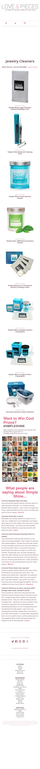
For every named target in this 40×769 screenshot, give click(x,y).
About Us (20, 672)
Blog (20, 669)
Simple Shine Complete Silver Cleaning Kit (20, 375)
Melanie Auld (20, 699)
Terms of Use (20, 714)
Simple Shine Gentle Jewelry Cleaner (20, 197)
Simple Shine (20, 105)
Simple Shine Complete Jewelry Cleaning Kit (20, 331)
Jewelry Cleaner (20, 670)
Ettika (20, 688)
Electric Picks (20, 685)
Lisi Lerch (20, 697)
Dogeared (20, 684)
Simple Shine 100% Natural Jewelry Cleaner (20, 242)
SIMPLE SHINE (32, 67)
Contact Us (20, 673)
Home (20, 666)
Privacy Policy (20, 715)
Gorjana (20, 691)
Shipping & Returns (20, 709)
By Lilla (20, 681)
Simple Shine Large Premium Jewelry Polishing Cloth (20, 108)
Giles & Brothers (20, 690)
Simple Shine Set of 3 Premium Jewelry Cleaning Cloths (20, 286)
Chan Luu (20, 682)
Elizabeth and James (20, 687)
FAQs (20, 711)
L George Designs (20, 696)
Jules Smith (20, 694)
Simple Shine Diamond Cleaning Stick (20, 153)
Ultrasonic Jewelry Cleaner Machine (20, 412)
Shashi (20, 702)
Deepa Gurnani (20, 693)
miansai (20, 700)
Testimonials (20, 712)
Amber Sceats (20, 679)
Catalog (20, 667)
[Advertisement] (20, 41)
